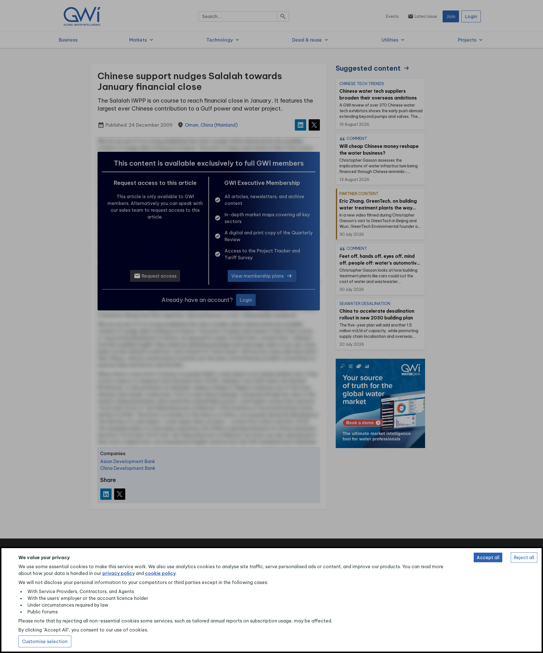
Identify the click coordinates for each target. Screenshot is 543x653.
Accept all (488, 557)
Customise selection (45, 641)
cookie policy (160, 573)
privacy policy (118, 573)
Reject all (524, 557)
